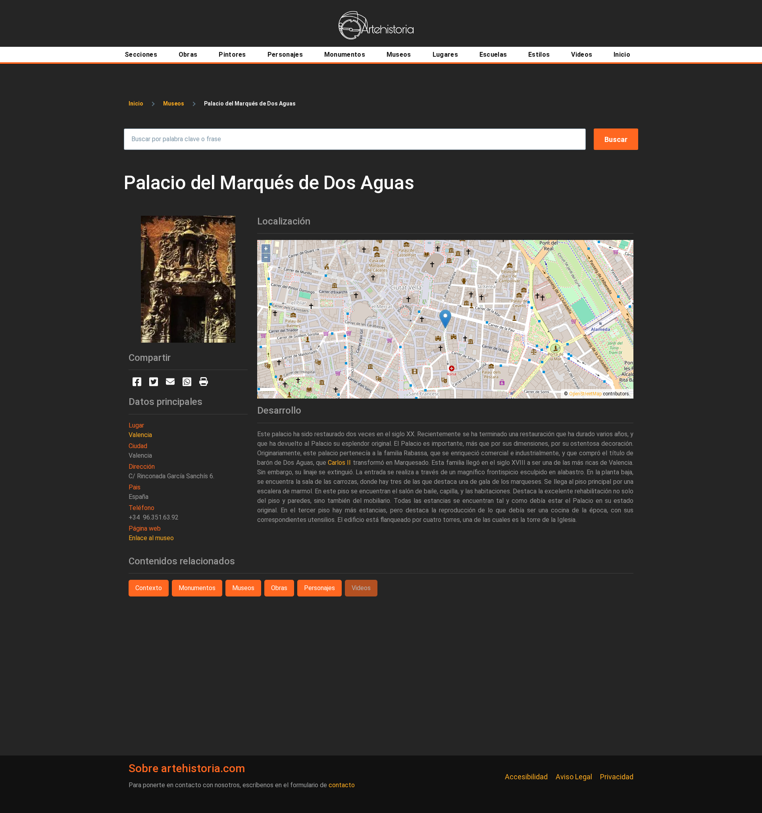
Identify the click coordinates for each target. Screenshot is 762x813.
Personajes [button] (319, 588)
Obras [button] (279, 588)
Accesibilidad (526, 777)
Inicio (136, 103)
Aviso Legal (574, 777)
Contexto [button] (148, 588)
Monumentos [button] (197, 588)
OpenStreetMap (585, 394)
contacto (342, 785)
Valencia (140, 435)
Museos (173, 103)
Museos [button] (243, 588)
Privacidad (616, 777)
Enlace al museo (151, 538)
